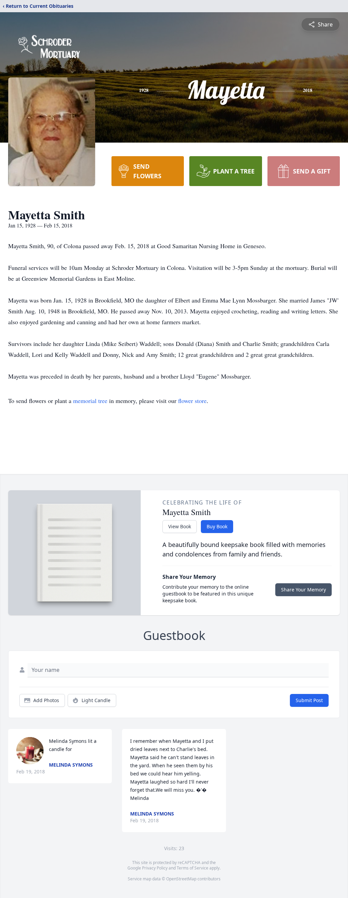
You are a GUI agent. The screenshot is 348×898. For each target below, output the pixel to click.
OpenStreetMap (181, 879)
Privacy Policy (155, 868)
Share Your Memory (303, 589)
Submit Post (309, 700)
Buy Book (217, 526)
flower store (192, 401)
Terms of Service (192, 868)
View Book (179, 526)
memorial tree (90, 401)
